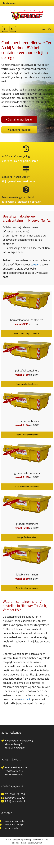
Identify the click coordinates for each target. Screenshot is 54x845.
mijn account (10, 3)
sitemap (16, 843)
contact (35, 264)
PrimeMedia (42, 840)
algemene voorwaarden (31, 843)
